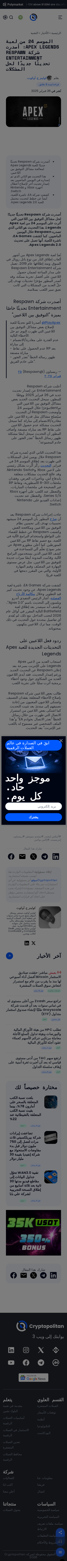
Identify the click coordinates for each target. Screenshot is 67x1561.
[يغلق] (61, 740)
